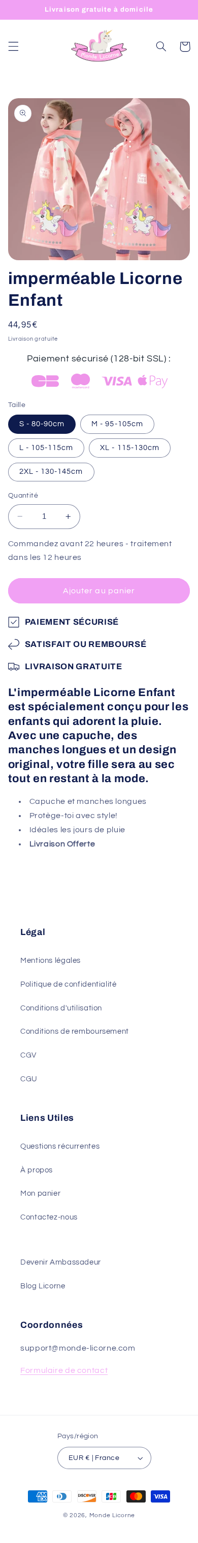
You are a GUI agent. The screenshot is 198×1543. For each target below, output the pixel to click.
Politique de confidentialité (68, 984)
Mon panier (40, 1193)
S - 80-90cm (42, 424)
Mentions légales (50, 960)
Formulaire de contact (64, 1370)
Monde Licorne (112, 1515)
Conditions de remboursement (74, 1031)
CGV (28, 1055)
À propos (36, 1170)
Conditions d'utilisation (61, 1008)
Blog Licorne (42, 1286)
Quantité (23, 495)
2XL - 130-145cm (51, 471)
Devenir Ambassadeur (60, 1262)
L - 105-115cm (46, 448)
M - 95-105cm (117, 424)
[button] (13, 46)
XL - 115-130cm (129, 448)
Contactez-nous (49, 1217)
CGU (29, 1079)
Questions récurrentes (60, 1146)
